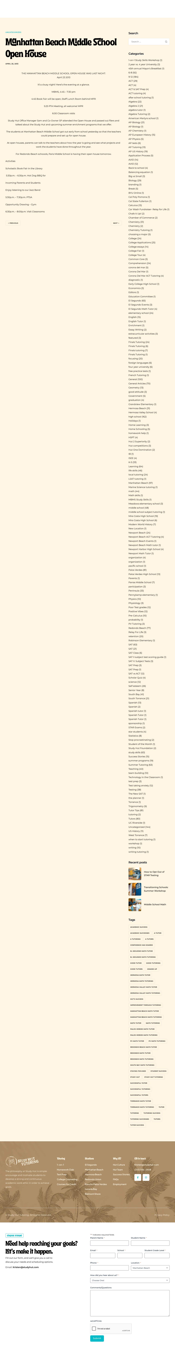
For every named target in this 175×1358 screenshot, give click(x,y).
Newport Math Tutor (140, 553)
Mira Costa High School (141, 516)
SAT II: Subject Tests (139, 661)
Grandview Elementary (141, 404)
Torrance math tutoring (142, 1107)
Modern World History (141, 524)
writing (132, 847)
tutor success (137, 1125)
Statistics (133, 736)
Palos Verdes (135, 570)
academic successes (139, 933)
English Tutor (136, 321)
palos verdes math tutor (142, 1029)
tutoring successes (139, 1119)
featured (133, 338)
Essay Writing (136, 330)
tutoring (133, 814)
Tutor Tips (134, 810)
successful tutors (139, 1095)
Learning (133, 466)
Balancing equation (139, 172)
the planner (135, 798)
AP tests (133, 143)
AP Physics (134, 139)
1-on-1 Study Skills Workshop (144, 60)
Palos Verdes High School (142, 574)
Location (136, 1263)
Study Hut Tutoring (153, 1077)
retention (134, 636)
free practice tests (138, 371)
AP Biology (134, 122)
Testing (132, 790)
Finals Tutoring (137, 342)
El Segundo (135, 300)
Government (135, 396)
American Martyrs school (142, 118)
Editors (132, 292)
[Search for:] (149, 42)
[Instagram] (146, 1177)
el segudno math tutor (141, 951)
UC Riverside (135, 823)
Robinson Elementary (140, 640)
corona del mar (137, 267)
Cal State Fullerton (139, 201)
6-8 (130, 72)
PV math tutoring (157, 1041)
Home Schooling (138, 429)
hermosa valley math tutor (143, 987)
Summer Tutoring (138, 765)
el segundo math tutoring (143, 957)
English (133, 317)
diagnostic (134, 280)
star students (136, 732)
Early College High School (143, 284)
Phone (94, 1263)
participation (136, 586)
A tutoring (135, 939)
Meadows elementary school (144, 504)
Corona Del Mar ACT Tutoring (144, 276)
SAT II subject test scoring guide (146, 657)
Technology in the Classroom (144, 777)
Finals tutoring (137, 350)
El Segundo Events (139, 305)
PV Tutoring (135, 624)
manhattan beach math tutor (144, 1011)
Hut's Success (136, 999)
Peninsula (134, 591)
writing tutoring (137, 852)
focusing (133, 358)
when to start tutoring (141, 839)
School (121, 1250)
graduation (135, 400)
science (133, 682)
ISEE (131, 458)
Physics (133, 599)
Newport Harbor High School (144, 549)
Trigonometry (136, 806)
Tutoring (134, 1113)
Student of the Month (140, 744)
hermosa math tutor (140, 975)
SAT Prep (133, 665)
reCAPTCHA (96, 1321)
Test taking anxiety (139, 785)
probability (134, 620)
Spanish (133, 703)
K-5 (130, 462)
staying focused (138, 1071)
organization (135, 557)
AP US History (136, 151)
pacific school (136, 566)
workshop (134, 843)
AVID (131, 160)
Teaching (133, 769)
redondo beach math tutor (143, 1047)
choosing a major (138, 234)
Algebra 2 (134, 106)
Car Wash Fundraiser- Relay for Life (148, 209)
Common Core (137, 259)
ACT (131, 81)
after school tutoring (140, 97)
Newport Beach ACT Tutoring (145, 537)
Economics (135, 288)
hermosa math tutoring (141, 981)
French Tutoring (137, 375)
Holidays (133, 421)
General (133, 379)
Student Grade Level (155, 1250)
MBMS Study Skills (139, 499)
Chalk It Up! (135, 213)
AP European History (140, 135)
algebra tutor (136, 110)
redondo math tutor (140, 1053)
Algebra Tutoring (138, 114)
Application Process (139, 155)
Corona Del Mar (137, 271)
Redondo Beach (137, 628)
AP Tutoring (135, 147)
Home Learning (137, 425)
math (132, 491)
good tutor (136, 963)
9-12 (131, 77)
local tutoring (136, 474)
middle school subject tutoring (145, 512)
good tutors (136, 969)
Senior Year (135, 690)
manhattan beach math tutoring (146, 1017)
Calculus (133, 205)
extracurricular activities (142, 334)
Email (93, 1250)
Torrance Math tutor (140, 1101)
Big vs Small (135, 176)
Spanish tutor (136, 711)
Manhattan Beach (138, 483)
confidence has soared (141, 945)
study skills (134, 752)
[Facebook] (137, 1177)
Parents (133, 578)
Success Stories (137, 756)
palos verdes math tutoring (144, 1035)
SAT (131, 644)
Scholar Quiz (135, 678)
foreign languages (138, 363)
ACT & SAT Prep (137, 89)
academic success (138, 927)
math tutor (135, 1023)
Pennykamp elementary (142, 595)
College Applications (140, 242)
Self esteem (135, 686)
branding (134, 184)
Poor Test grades (138, 607)
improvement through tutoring (145, 1005)
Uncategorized (13, 32)
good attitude (136, 392)
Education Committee (141, 296)
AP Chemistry (136, 131)
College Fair (135, 251)
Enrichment (135, 325)
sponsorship (135, 723)
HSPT (131, 437)
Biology (133, 180)
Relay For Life (136, 632)
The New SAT (136, 794)
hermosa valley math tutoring (145, 993)
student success (159, 1071)
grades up (152, 969)
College (133, 238)
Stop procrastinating (140, 740)
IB (130, 454)
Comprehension (137, 263)
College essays (136, 247)
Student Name (139, 1238)
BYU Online (135, 193)
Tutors (132, 819)
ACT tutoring (135, 93)
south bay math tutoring (142, 1065)
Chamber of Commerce (141, 218)
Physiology (134, 603)
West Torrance (136, 835)
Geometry (134, 387)
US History (134, 831)
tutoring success (152, 1113)
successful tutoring (140, 1089)
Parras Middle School (140, 582)
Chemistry (134, 222)
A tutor (157, 933)
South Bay (134, 694)
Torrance (133, 802)
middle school (136, 508)
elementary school (139, 313)
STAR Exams (135, 727)
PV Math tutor (137, 1041)
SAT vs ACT (134, 673)
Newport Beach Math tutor (143, 545)
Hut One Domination (140, 450)
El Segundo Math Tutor (141, 309)
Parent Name (97, 1238)
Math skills (134, 495)
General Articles (137, 383)
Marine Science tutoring (142, 487)
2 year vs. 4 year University (143, 64)
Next (115, 223)
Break (132, 189)
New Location (136, 528)
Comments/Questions (101, 1287)
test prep (133, 781)
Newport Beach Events (141, 541)
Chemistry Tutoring (139, 230)
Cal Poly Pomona (138, 197)
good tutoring (153, 963)
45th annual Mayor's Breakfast (145, 68)
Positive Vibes (136, 611)
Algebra (133, 102)
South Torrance (137, 698)
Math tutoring (153, 1023)
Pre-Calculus (135, 615)
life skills (133, 470)
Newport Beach (137, 533)
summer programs (139, 760)
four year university (139, 367)
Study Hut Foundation (141, 748)
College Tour (135, 255)
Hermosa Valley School (141, 412)
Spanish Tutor (136, 715)
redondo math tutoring (142, 1059)
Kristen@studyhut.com (26, 1267)
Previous (14, 223)
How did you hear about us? (104, 1275)
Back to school (136, 168)
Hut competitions (138, 446)
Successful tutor (138, 1083)
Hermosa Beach (137, 408)
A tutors (149, 939)
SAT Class (134, 653)
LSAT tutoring (136, 479)
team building (136, 773)
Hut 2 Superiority (138, 441)
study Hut (135, 1077)
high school (135, 417)
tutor (161, 1107)
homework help (137, 433)
